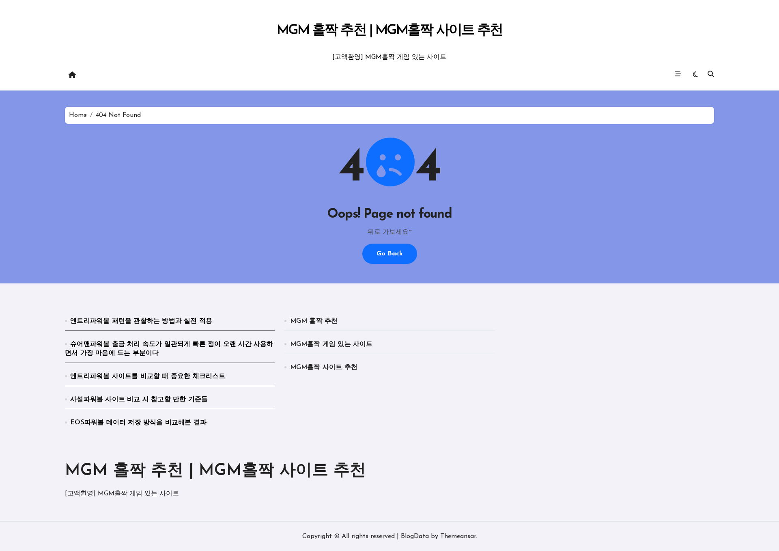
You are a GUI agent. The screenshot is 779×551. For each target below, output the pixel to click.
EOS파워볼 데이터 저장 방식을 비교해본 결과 (138, 422)
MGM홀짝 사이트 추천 (323, 367)
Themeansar (458, 536)
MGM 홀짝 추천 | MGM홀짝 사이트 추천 (390, 31)
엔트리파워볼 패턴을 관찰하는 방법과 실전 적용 (141, 321)
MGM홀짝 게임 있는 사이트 (331, 344)
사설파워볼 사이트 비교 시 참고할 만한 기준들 (139, 399)
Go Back (390, 254)
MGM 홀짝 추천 (314, 321)
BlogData (415, 536)
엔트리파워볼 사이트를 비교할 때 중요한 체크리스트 (147, 376)
